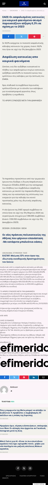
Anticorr (14, 387)
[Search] (44, 3)
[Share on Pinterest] (34, 36)
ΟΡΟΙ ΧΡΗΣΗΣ (11, 476)
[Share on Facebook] (8, 36)
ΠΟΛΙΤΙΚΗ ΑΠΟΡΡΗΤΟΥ (28, 476)
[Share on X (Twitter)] (21, 36)
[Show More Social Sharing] (43, 36)
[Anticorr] (24, 4)
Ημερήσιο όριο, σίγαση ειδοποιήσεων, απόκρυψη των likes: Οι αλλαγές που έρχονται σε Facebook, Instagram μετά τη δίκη (23, 428)
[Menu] (3, 3)
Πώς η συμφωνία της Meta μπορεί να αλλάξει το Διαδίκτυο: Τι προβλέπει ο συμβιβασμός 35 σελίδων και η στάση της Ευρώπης (23, 412)
